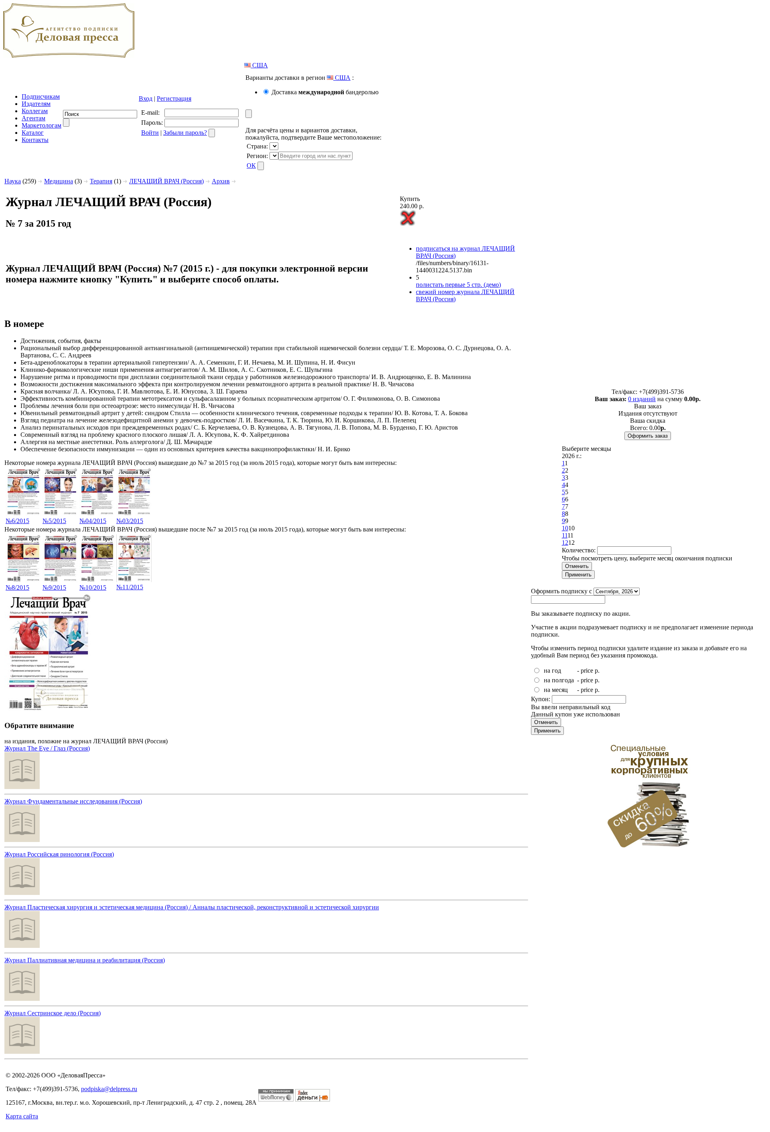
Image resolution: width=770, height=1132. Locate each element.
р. (597, 670)
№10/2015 (92, 587)
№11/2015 (129, 587)
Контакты (35, 139)
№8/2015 (17, 587)
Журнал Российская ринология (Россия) (59, 854)
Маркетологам (41, 125)
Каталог (33, 132)
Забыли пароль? (185, 132)
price (587, 670)
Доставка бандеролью (325, 92)
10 (565, 528)
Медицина (58, 181)
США (259, 65)
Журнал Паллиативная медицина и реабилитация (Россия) (84, 960)
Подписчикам (41, 96)
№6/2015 (17, 520)
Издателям (36, 103)
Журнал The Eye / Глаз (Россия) (47, 748)
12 (565, 542)
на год (552, 670)
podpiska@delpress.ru (109, 1088)
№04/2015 (92, 520)
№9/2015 (54, 587)
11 (564, 535)
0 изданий (642, 399)
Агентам (33, 118)
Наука (12, 181)
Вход (145, 98)
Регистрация (174, 98)
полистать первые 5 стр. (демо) (458, 284)
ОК (251, 165)
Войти (150, 132)
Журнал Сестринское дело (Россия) (52, 1013)
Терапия (101, 181)
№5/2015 (54, 520)
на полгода (559, 680)
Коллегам (35, 111)
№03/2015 (129, 520)
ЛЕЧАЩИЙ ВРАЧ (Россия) (166, 181)
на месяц (556, 689)
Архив (221, 181)
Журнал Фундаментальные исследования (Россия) (73, 801)
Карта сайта (22, 1116)
